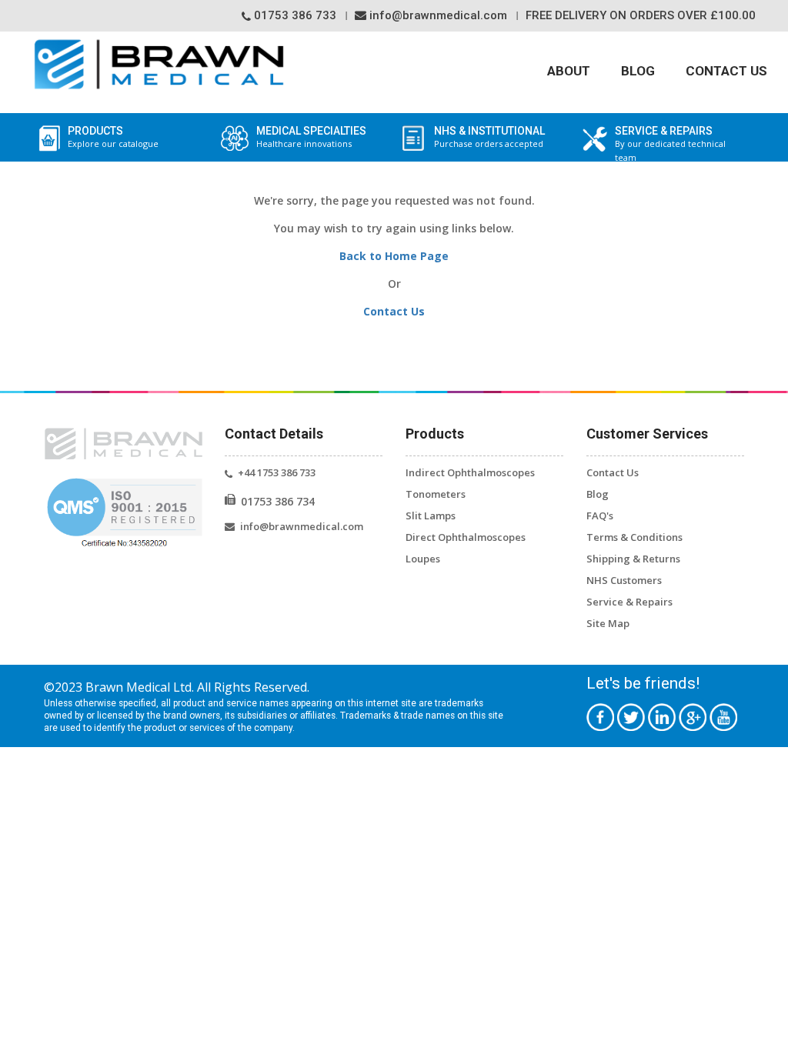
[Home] (158, 64)
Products (113, 137)
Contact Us (726, 70)
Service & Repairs (629, 602)
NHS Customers (624, 580)
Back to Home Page (394, 256)
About (568, 70)
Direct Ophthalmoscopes (466, 537)
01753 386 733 (293, 15)
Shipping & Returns (633, 559)
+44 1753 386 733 (277, 472)
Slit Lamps (431, 515)
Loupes (423, 559)
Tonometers (436, 494)
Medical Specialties (311, 137)
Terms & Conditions (634, 537)
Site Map (607, 623)
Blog (638, 70)
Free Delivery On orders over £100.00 (641, 15)
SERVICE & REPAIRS (670, 144)
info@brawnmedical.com (436, 15)
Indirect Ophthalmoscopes (470, 472)
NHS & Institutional (489, 137)
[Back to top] (757, 1018)
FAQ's (599, 515)
